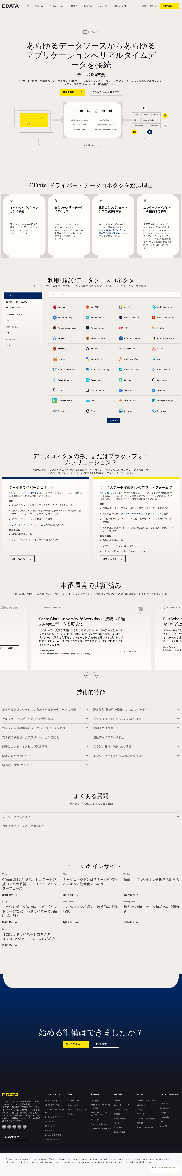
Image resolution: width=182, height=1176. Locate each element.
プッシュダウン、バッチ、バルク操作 (117, 719)
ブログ (140, 1109)
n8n (161, 1121)
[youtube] (14, 1127)
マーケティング (13, 308)
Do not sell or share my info (163, 1167)
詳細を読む (8, 895)
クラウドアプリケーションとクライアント (139, 513)
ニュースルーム (121, 1109)
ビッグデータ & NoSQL (16, 302)
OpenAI (163, 1126)
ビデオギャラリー (145, 1127)
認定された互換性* (14, 756)
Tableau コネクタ (53, 1139)
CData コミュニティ (146, 1100)
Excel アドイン (52, 1130)
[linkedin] (4, 1127)
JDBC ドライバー (53, 1105)
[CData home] (12, 6)
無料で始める (73, 1044)
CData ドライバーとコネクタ (24, 493)
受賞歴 (117, 1114)
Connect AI (73, 1105)
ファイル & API (12, 327)
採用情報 (118, 1127)
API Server (50, 1121)
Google (163, 1112)
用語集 (140, 1123)
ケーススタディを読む (128, 651)
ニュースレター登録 (146, 1118)
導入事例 (141, 1105)
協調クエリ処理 (103, 728)
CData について (121, 1100)
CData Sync (73, 1100)
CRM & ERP (11, 320)
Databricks (165, 1108)
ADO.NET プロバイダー (54, 1111)
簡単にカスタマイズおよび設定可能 (24, 746)
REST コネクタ (51, 1126)
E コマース (10, 339)
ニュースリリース (122, 1105)
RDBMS (9, 345)
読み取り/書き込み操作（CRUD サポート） (120, 709)
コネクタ (95, 1100)
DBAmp (71, 1114)
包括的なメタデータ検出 (108, 737)
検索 (152, 6)
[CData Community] (25, 1127)
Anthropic (164, 1103)
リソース (141, 1114)
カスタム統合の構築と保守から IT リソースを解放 (33, 728)
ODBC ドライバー (53, 1100)
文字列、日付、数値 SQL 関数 (112, 746)
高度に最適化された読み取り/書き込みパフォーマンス (113, 233)
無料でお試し (69, 92)
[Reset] (176, 294)
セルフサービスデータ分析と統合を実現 (27, 719)
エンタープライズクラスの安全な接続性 (118, 756)
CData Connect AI (109, 493)
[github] (19, 1127)
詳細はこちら (110, 558)
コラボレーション (14, 314)
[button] (87, 675)
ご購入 (144, 6)
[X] (9, 1127)
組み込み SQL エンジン (17, 765)
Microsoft (164, 1117)
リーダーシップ (121, 1118)
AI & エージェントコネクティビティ (100, 1114)
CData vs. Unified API (101, 1128)
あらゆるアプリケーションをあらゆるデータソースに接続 (39, 709)
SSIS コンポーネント (77, 1109)
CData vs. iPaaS (98, 1124)
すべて (9, 295)
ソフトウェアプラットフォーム (27, 524)
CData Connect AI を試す (106, 92)
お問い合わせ (168, 6)
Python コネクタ (52, 1117)
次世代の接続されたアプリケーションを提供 (30, 737)
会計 (8, 333)
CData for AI (120, 6)
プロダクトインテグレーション (101, 1106)
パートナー (96, 1119)
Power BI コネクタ (53, 1135)
